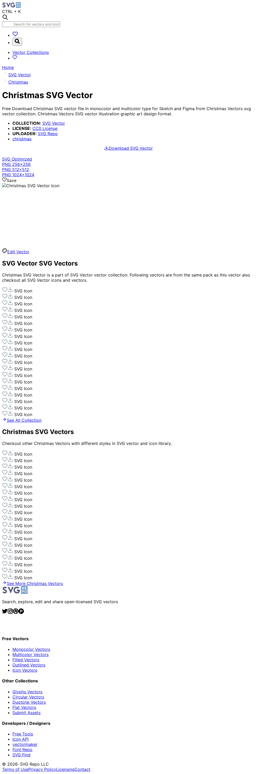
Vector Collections (30, 52)
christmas (21, 138)
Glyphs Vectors (27, 691)
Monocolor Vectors (31, 649)
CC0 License (44, 128)
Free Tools (22, 734)
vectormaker (24, 744)
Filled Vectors (25, 659)
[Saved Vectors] (15, 35)
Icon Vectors (24, 670)
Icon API (20, 739)
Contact (82, 769)
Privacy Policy (42, 769)
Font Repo (22, 749)
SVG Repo (48, 133)
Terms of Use (15, 769)
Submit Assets (26, 712)
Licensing (65, 769)
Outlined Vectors (28, 665)
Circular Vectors (28, 697)
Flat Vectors (24, 707)
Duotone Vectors (29, 702)
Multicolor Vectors (30, 654)
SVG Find (21, 754)
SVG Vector (53, 123)
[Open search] (17, 42)
